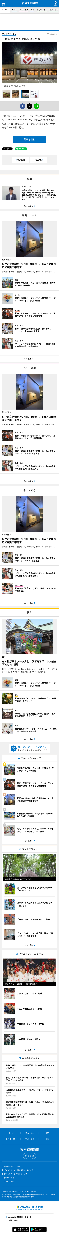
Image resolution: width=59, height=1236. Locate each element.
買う (32, 10)
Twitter (33, 1156)
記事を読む (29, 139)
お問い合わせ (9, 1178)
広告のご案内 (9, 1181)
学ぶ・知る (54, 10)
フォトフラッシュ (9, 34)
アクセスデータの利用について (15, 1174)
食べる (14, 10)
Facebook (26, 1156)
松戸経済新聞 (29, 3)
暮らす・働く (42, 10)
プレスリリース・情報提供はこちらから (19, 1170)
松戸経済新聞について (12, 1166)
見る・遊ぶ (24, 10)
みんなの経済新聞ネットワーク (29, 1208)
